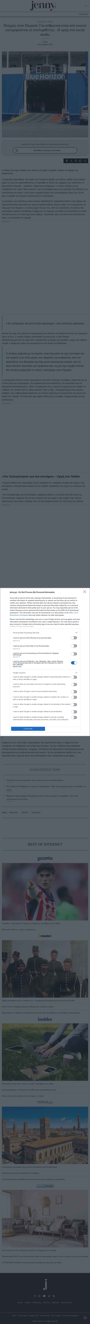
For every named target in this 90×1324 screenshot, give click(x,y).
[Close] (85, 592)
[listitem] (45, 632)
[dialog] (45, 662)
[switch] (74, 637)
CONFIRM (28, 729)
